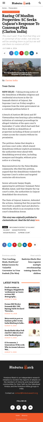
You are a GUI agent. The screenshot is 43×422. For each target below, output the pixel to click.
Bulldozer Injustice (11, 12)
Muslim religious (9, 232)
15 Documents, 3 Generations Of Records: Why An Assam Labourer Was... (15, 346)
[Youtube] (30, 407)
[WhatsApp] (26, 53)
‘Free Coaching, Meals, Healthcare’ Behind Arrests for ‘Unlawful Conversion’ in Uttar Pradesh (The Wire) (11, 266)
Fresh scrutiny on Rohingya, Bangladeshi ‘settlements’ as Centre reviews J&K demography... (14, 292)
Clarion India (11, 80)
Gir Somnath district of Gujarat (22, 227)
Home (4, 8)
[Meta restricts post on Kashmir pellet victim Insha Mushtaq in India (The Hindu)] (34, 320)
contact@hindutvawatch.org (26, 393)
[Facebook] (11, 53)
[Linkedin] (31, 53)
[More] (37, 53)
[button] (3, 3)
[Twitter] (16, 53)
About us (24, 415)
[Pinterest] (21, 53)
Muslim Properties (19, 230)
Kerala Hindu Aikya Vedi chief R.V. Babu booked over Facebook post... (14, 332)
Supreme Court (24, 232)
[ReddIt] (30, 245)
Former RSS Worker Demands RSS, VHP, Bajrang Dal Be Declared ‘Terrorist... (14, 307)
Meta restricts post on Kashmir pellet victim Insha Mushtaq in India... (15, 320)
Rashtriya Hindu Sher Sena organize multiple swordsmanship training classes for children (31, 266)
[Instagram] (18, 407)
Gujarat (6, 230)
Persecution (13, 8)
